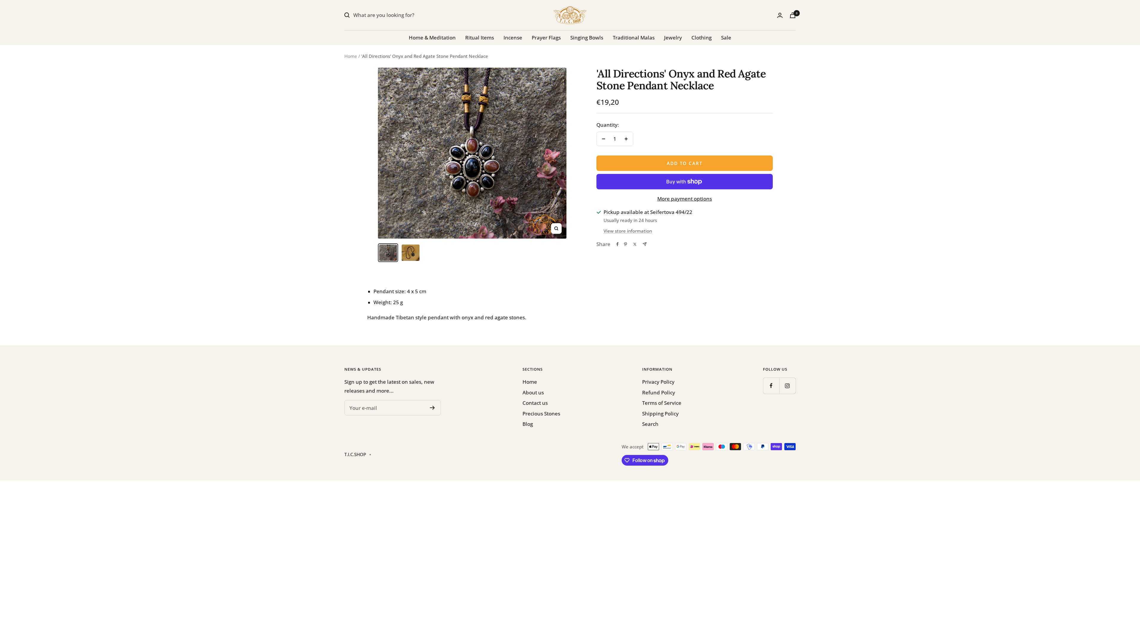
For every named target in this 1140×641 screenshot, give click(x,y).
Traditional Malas (634, 37)
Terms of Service (661, 402)
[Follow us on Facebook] (771, 385)
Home (350, 56)
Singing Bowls (586, 37)
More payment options (684, 198)
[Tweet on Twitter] (634, 244)
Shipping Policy (660, 413)
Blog (527, 424)
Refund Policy (658, 392)
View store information (628, 231)
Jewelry (673, 37)
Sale (726, 37)
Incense (513, 37)
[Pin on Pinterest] (625, 244)
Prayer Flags (546, 37)
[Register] (432, 408)
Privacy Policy (658, 381)
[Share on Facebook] (617, 244)
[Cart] (793, 15)
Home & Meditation (432, 37)
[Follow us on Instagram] (787, 385)
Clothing (701, 37)
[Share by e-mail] (645, 244)
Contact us (535, 402)
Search (650, 424)
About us (533, 392)
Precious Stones (541, 413)
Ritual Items (479, 37)
